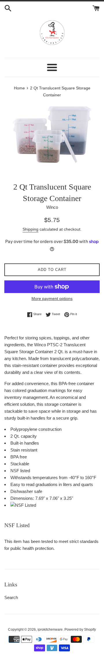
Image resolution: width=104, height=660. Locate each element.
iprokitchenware (50, 630)
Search (11, 597)
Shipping (30, 229)
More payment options (52, 298)
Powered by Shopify (80, 630)
